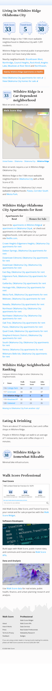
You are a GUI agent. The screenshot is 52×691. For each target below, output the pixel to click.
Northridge (8, 62)
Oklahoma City (29, 161)
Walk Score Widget (26, 620)
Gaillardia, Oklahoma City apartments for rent (24, 283)
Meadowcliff (12, 399)
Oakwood (11, 403)
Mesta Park (12, 194)
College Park (12, 388)
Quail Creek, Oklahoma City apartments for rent (25, 331)
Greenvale (11, 392)
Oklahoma (18, 161)
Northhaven (40, 66)
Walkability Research (27, 633)
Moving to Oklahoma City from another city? (21, 408)
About (5, 623)
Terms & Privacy (8, 633)
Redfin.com (11, 238)
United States (8, 161)
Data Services (25, 627)
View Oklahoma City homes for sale (19, 81)
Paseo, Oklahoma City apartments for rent (23, 327)
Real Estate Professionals (29, 630)
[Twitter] (4, 620)
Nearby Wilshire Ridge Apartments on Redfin (23, 72)
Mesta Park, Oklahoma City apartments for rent (25, 294)
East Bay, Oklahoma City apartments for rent (24, 272)
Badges (22, 636)
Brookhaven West (34, 59)
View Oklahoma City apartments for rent (22, 78)
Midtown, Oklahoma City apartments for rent (24, 299)
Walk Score (8, 617)
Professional (26, 617)
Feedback (6, 636)
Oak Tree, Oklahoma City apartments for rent (24, 323)
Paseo (30, 191)
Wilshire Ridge (43, 161)
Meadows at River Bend (19, 66)
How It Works (7, 627)
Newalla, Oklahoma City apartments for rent (23, 304)
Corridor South (41, 191)
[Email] (11, 620)
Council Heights (21, 62)
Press (4, 630)
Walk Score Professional (22, 475)
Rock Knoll (35, 62)
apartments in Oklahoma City (16, 228)
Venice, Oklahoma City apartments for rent (23, 349)
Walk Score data (14, 588)
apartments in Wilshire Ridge (26, 225)
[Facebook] (7, 620)
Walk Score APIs (25, 623)
